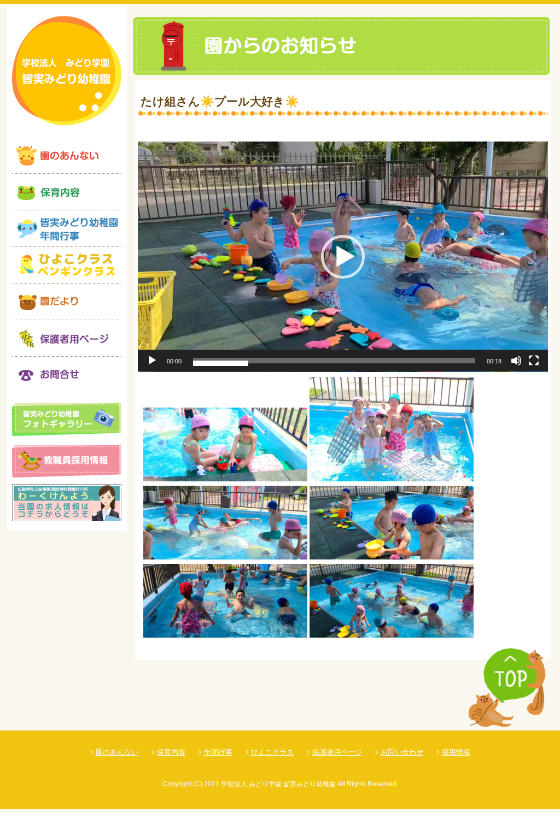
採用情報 (456, 752)
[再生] (152, 360)
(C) (197, 784)
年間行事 (218, 752)
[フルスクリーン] (533, 360)
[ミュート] (516, 360)
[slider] (334, 360)
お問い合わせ (402, 752)
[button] (343, 257)
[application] (343, 257)
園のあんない (117, 752)
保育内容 (171, 752)
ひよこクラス (272, 752)
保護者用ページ (337, 752)
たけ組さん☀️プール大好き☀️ (220, 101)
